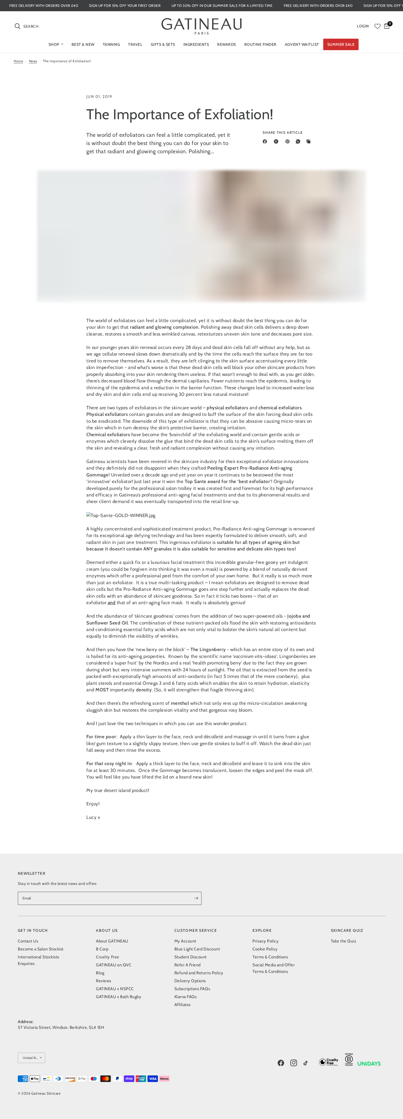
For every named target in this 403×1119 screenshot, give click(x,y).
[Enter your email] (196, 898)
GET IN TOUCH (33, 930)
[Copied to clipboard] (309, 141)
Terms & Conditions (270, 957)
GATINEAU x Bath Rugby (118, 996)
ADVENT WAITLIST (302, 44)
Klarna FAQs (185, 996)
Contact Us (28, 941)
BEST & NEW (83, 44)
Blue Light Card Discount (197, 949)
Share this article (283, 132)
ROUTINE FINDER (260, 44)
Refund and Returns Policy (198, 972)
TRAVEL (135, 44)
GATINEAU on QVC (113, 964)
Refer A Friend (187, 964)
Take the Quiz (343, 941)
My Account (185, 941)
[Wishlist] (377, 26)
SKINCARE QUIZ (347, 930)
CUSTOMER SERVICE (195, 930)
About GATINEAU (112, 941)
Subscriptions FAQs (192, 988)
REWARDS (226, 44)
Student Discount (190, 957)
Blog (100, 972)
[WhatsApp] (299, 141)
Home (18, 61)
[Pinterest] (288, 141)
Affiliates (182, 1004)
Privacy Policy (265, 941)
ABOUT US (107, 930)
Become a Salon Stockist (41, 949)
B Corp (102, 949)
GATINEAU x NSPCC (115, 988)
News (33, 61)
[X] (277, 141)
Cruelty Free (107, 957)
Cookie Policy (265, 949)
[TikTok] (309, 1064)
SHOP (54, 44)
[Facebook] (266, 141)
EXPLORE (262, 930)
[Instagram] (296, 1063)
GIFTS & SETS (163, 44)
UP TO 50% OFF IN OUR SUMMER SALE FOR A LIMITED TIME (241, 5)
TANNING (111, 44)
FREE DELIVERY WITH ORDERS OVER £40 (63, 5)
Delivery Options (190, 980)
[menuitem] (55, 44)
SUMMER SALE (341, 44)
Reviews (103, 980)
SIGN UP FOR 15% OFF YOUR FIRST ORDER (144, 5)
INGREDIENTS (196, 44)
